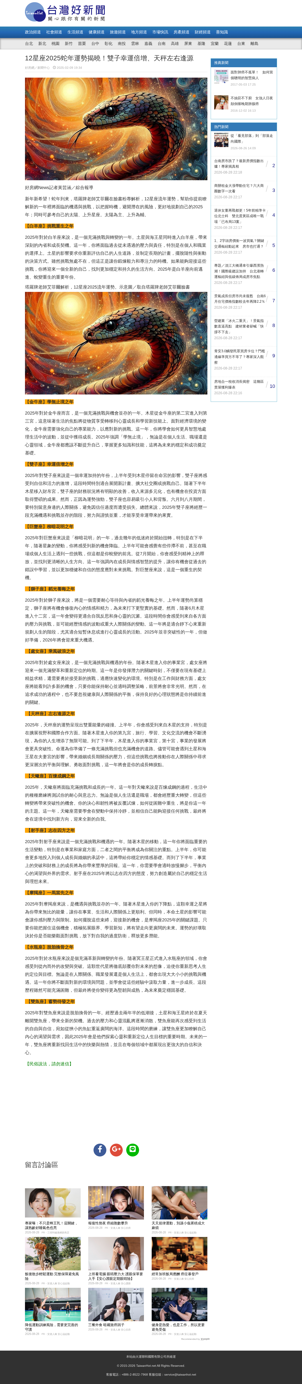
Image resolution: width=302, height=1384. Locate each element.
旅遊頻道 (118, 32)
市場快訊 (160, 32)
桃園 (55, 43)
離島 (254, 43)
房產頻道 (181, 32)
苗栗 (82, 43)
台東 (241, 43)
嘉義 (148, 43)
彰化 (109, 43)
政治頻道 (33, 32)
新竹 (69, 43)
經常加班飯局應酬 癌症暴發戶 (175, 1274)
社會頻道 (54, 32)
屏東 (188, 43)
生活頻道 (75, 32)
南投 (122, 43)
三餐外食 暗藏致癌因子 (106, 1325)
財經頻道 (203, 32)
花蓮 (228, 43)
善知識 (222, 32)
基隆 (201, 43)
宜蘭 (215, 43)
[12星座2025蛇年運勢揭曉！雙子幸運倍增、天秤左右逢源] (100, 1150)
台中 (95, 43)
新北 (42, 43)
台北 (29, 43)
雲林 (135, 43)
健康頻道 (97, 32)
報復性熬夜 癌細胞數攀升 (108, 1223)
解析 (135, 198)
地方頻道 (139, 32)
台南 (162, 43)
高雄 (175, 43)
